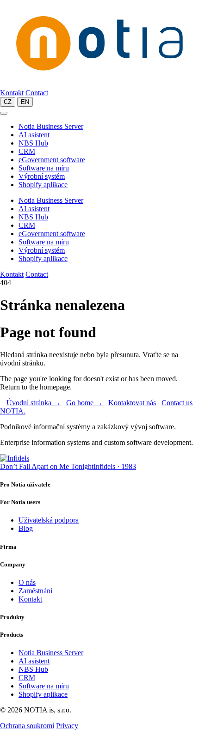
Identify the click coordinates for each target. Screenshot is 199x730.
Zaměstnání (35, 591)
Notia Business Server (51, 126)
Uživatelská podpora (49, 520)
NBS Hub (33, 143)
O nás (27, 582)
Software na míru (44, 168)
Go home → (84, 403)
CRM (27, 151)
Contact (36, 93)
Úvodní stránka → (33, 403)
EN (25, 101)
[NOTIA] (99, 84)
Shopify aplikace (43, 185)
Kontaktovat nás (132, 403)
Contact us (177, 403)
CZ (8, 101)
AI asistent (34, 135)
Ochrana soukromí (27, 726)
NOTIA (12, 411)
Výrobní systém (42, 176)
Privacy (67, 726)
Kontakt (12, 93)
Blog (26, 528)
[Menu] (3, 113)
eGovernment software (52, 160)
